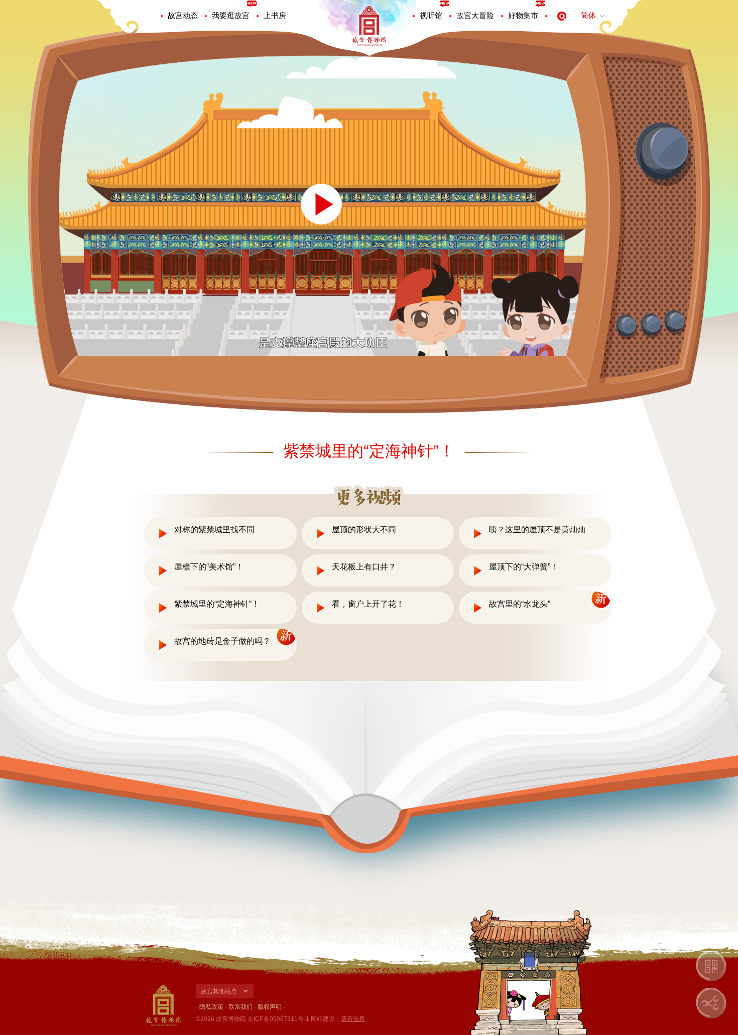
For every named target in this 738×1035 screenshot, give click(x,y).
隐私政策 (211, 1006)
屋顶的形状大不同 (364, 529)
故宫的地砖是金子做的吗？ (222, 641)
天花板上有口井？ (364, 566)
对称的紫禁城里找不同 (214, 529)
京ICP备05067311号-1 (278, 1018)
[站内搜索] (561, 16)
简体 (588, 15)
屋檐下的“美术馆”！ (208, 566)
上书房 (275, 15)
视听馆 (431, 15)
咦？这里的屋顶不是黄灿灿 (537, 529)
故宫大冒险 (475, 15)
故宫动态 (183, 15)
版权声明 (270, 1006)
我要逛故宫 (231, 15)
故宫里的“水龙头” (519, 604)
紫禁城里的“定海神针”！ (217, 604)
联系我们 (240, 1006)
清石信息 (353, 1018)
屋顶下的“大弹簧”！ (523, 566)
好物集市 (523, 15)
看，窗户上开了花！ (368, 604)
